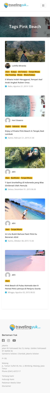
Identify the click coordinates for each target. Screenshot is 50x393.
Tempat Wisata (34, 72)
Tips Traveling (11, 75)
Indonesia (15, 126)
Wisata (19, 75)
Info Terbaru (22, 72)
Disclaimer (6, 386)
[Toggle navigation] (43, 5)
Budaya (13, 72)
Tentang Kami (8, 376)
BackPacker (15, 178)
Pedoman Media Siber (11, 382)
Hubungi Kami (8, 379)
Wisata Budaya (29, 75)
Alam (7, 72)
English (8, 126)
